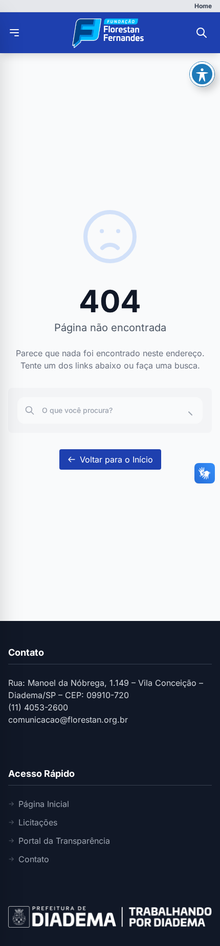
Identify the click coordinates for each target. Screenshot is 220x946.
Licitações (37, 822)
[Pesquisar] (201, 32)
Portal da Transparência (64, 841)
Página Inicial (43, 804)
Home (203, 6)
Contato (33, 859)
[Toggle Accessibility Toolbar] (202, 74)
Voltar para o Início (116, 459)
